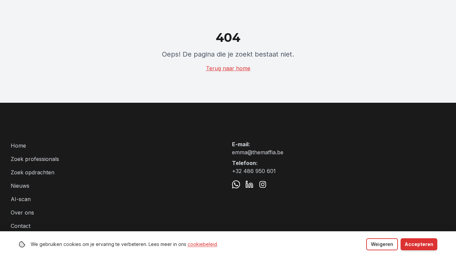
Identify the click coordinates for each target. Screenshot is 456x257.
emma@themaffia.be (257, 152)
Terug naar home (228, 68)
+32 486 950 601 (254, 171)
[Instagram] (263, 184)
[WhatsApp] (236, 184)
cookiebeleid (202, 244)
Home (18, 145)
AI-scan (21, 199)
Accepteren (419, 244)
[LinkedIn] (249, 184)
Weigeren (382, 244)
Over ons (22, 212)
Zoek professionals (35, 159)
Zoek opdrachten (32, 172)
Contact (20, 226)
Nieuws (20, 185)
